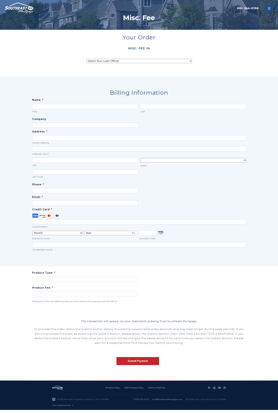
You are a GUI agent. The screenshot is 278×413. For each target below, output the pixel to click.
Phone (38, 184)
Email (37, 197)
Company (39, 119)
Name (37, 99)
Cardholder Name (42, 249)
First (34, 111)
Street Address (40, 142)
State (143, 165)
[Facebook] (209, 387)
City (34, 165)
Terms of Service (156, 387)
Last (142, 111)
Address (39, 131)
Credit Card (42, 209)
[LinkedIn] (224, 387)
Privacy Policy (112, 387)
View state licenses (61, 405)
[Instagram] (214, 387)
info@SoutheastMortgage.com (167, 399)
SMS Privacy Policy (134, 387)
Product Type (43, 272)
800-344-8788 (248, 8)
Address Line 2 (40, 154)
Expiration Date (41, 238)
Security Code (147, 238)
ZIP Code (37, 177)
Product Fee (42, 287)
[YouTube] (219, 387)
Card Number (40, 226)
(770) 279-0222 (141, 399)
